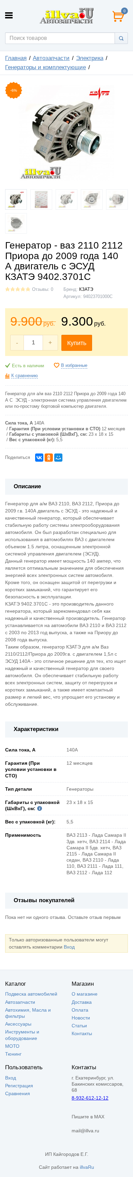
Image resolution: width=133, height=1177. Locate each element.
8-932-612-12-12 (90, 1098)
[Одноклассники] (49, 457)
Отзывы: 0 (42, 289)
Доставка (82, 1002)
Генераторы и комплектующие (45, 67)
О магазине (85, 994)
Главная (16, 58)
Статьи (79, 1025)
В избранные (74, 365)
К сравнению (24, 375)
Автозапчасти (51, 58)
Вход (69, 947)
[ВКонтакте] (39, 457)
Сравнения (17, 1093)
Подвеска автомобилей (31, 994)
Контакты (82, 1033)
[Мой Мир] (58, 457)
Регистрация (19, 1085)
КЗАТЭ (86, 289)
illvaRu (87, 1167)
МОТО (12, 1046)
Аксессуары (18, 1024)
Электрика (89, 58)
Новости (81, 1017)
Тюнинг (13, 1054)
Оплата (80, 1010)
